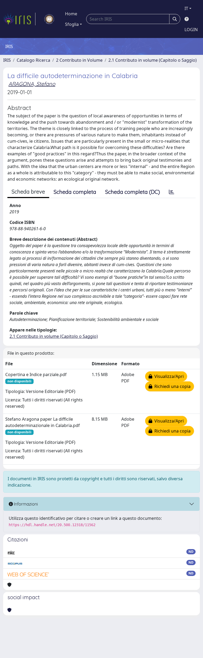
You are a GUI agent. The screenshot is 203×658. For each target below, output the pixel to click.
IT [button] (186, 8)
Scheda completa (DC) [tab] (132, 192)
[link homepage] (19, 19)
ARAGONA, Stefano (31, 83)
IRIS (7, 60)
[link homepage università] (49, 19)
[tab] (171, 192)
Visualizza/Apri (168, 376)
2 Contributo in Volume (79, 60)
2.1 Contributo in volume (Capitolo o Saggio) (152, 60)
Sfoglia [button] (72, 24)
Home (71, 14)
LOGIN (191, 29)
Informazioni (25, 504)
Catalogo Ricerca (33, 60)
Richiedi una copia (171, 386)
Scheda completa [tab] (75, 192)
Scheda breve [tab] (28, 191)
